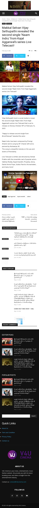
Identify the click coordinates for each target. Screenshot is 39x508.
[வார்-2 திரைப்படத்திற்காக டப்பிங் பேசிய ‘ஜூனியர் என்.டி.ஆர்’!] (7, 246)
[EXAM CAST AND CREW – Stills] (7, 311)
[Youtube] (27, 496)
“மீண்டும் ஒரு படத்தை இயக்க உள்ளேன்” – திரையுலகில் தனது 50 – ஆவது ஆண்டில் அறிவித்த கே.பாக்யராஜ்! (25, 235)
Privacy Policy (6, 436)
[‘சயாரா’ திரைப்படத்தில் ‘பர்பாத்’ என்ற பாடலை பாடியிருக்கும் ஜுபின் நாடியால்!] (7, 255)
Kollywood (14, 19)
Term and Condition (8, 432)
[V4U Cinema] (19, 455)
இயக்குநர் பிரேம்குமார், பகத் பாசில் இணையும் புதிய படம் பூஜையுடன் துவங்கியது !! (24, 275)
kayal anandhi (21, 196)
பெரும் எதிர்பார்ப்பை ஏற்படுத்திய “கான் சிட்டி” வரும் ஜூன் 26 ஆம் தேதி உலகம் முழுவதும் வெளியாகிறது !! (25, 286)
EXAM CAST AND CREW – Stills (24, 309)
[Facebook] (12, 496)
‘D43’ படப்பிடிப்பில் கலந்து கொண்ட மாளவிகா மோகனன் (29, 219)
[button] (3, 13)
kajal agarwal (11, 196)
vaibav (29, 196)
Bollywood (5, 248)
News (8, 19)
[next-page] (6, 262)
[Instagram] (17, 496)
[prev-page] (3, 262)
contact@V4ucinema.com (18, 482)
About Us (5, 428)
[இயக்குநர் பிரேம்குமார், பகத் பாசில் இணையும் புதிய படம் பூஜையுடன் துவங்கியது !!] (7, 276)
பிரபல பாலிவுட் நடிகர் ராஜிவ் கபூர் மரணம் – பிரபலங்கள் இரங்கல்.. (8, 219)
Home (4, 19)
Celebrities (5, 239)
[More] (28, 56)
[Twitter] (22, 496)
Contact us (5, 441)
